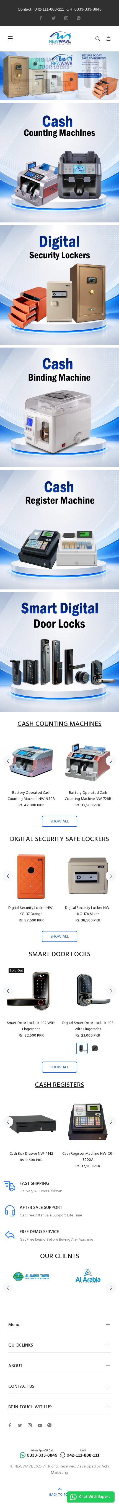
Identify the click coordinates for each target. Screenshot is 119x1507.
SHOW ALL (59, 821)
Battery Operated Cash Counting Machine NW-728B (88, 796)
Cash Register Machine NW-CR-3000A (87, 1157)
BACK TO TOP (59, 1495)
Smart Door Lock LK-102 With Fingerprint (31, 1026)
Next (111, 760)
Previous (8, 760)
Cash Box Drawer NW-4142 (31, 1154)
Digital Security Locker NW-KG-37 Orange (31, 911)
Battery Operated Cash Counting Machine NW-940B (31, 796)
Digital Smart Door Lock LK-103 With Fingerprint (87, 1026)
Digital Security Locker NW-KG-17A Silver (88, 911)
